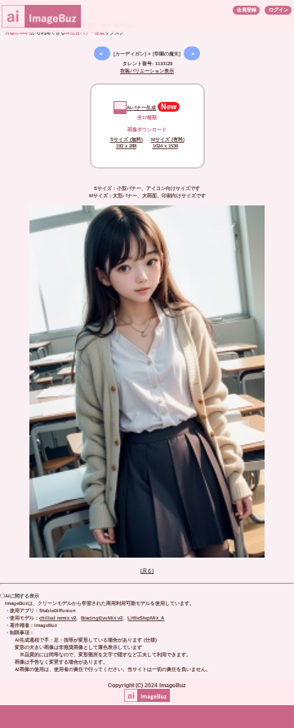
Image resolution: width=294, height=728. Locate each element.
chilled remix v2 (57, 617)
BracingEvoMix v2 (101, 617)
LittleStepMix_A (145, 617)
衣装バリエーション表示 (147, 70)
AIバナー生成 (141, 107)
